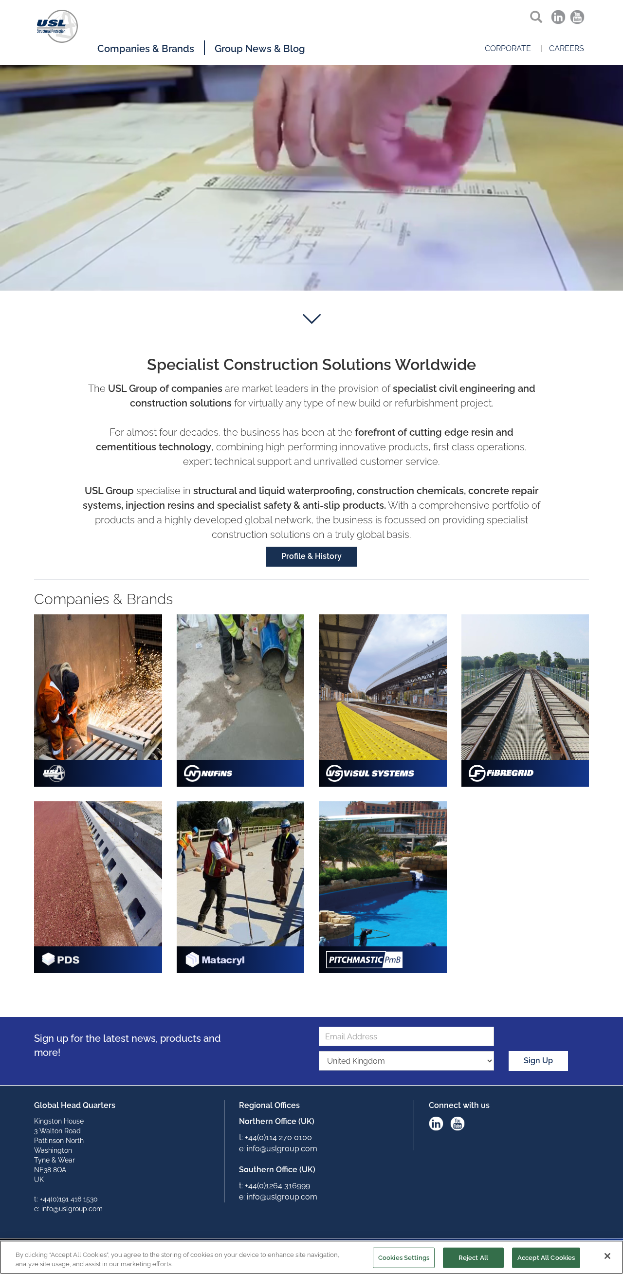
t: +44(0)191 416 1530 (66, 1199)
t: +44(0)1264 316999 (274, 1185)
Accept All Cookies (546, 1257)
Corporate (508, 48)
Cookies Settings (403, 1257)
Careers (566, 48)
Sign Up (538, 1060)
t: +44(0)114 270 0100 (275, 1137)
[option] (311, 179)
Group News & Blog (260, 49)
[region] (311, 1257)
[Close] (607, 1256)
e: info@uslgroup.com (68, 1209)
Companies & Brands (145, 49)
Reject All (473, 1257)
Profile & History (311, 556)
